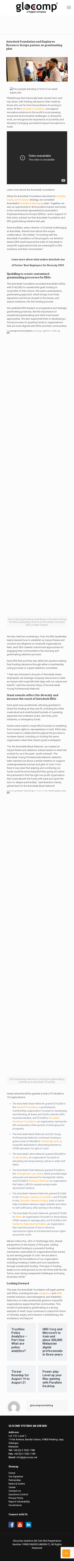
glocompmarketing (41, 1405)
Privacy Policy (16, 1498)
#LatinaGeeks (20, 1157)
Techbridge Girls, (50, 1141)
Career (12, 1487)
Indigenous (45, 1293)
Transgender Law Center (30, 1173)
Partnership (15, 1480)
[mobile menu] (69, 7)
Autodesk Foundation (33, 108)
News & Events (17, 1483)
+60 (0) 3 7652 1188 (24, 1450)
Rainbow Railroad (39, 1180)
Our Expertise (16, 1476)
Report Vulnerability (19, 1501)
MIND (59, 1293)
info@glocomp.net (27, 1457)
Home (12, 1473)
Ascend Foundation (27, 1107)
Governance (15, 1505)
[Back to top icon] (66, 1553)
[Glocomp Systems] (37, 7)
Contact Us (15, 1490)
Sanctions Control (18, 1494)
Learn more (18, 259)
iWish (18, 1216)
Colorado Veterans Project (33, 1200)
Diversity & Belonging (31, 203)
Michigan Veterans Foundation (36, 1197)
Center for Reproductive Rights (29, 1224)
